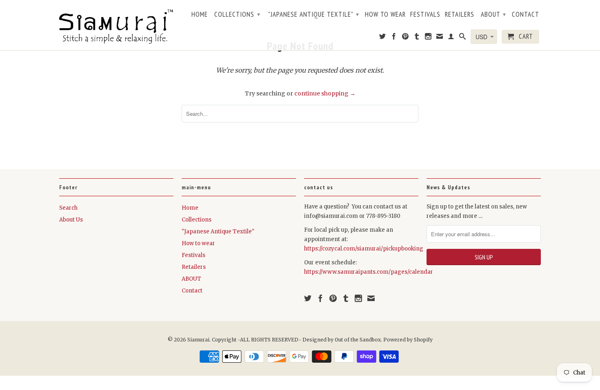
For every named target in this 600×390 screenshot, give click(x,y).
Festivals (425, 15)
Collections (237, 14)
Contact (525, 15)
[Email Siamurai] (439, 38)
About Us (71, 219)
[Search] (462, 38)
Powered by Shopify (408, 340)
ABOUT (493, 14)
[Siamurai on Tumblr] (416, 38)
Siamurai (198, 340)
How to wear (385, 15)
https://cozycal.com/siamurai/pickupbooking (363, 248)
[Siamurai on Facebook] (394, 38)
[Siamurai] (116, 25)
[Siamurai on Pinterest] (405, 38)
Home (199, 15)
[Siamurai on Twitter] (382, 38)
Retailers (459, 15)
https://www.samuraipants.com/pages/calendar (368, 271)
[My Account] (451, 38)
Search (68, 207)
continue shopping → (325, 93)
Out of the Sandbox (358, 340)
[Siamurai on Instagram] (428, 38)
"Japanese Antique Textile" (313, 14)
